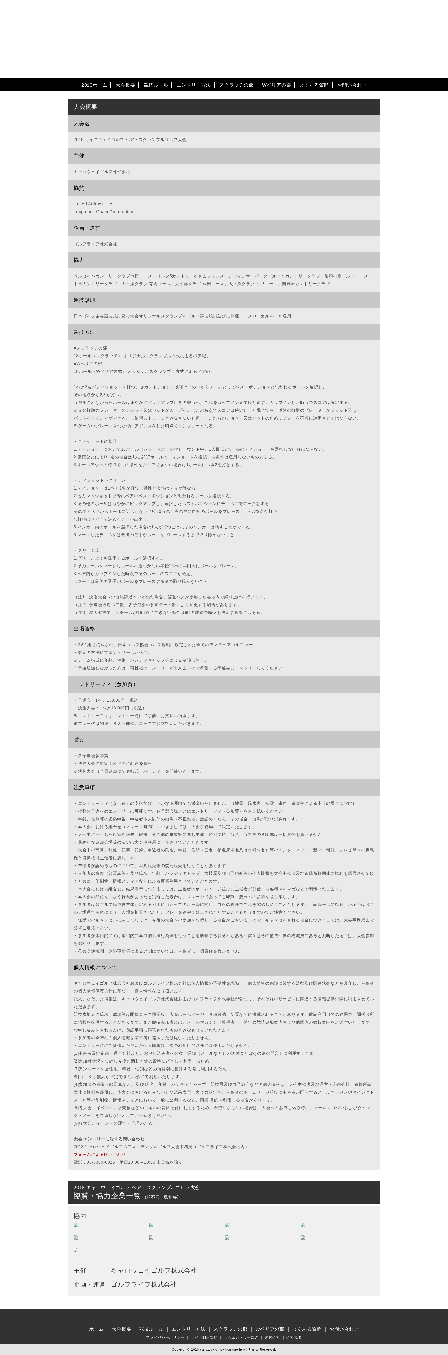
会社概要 (294, 1337)
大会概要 (125, 85)
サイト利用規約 (204, 1337)
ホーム (96, 1329)
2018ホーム (94, 85)
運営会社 (272, 1337)
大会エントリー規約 (241, 1337)
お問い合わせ (352, 85)
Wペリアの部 (276, 85)
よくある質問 (314, 85)
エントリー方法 (194, 85)
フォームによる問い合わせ (100, 1154)
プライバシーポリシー (165, 1337)
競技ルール (156, 85)
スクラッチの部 (236, 85)
